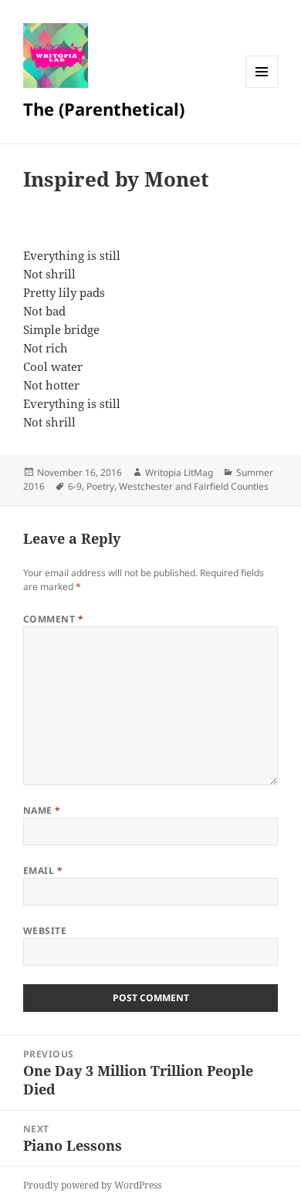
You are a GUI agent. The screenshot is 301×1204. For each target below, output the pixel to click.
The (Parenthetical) (103, 108)
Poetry (100, 486)
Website (44, 930)
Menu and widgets (262, 87)
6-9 (75, 486)
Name (42, 810)
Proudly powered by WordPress (92, 1185)
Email (43, 870)
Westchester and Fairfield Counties (194, 486)
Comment (53, 619)
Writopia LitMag (179, 472)
